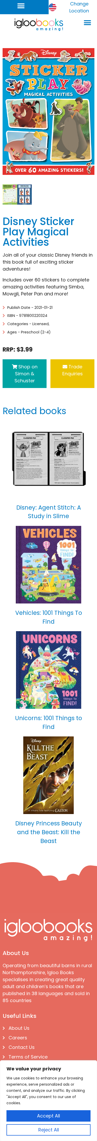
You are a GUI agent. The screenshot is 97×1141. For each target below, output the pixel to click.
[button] (21, 6)
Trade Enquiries (72, 370)
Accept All (48, 1116)
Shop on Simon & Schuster (26, 373)
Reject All (48, 1130)
